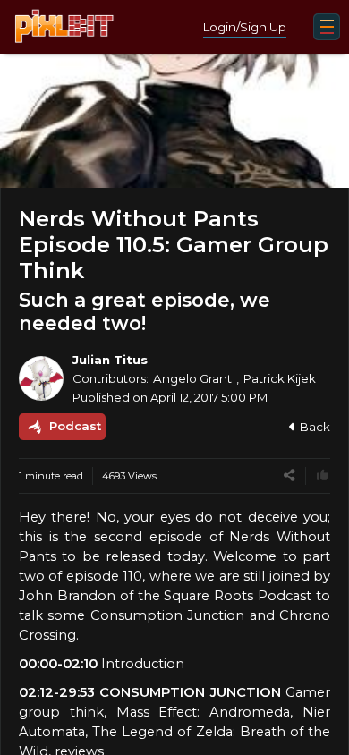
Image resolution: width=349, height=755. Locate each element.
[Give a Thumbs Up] (322, 475)
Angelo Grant (192, 378)
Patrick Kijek (279, 378)
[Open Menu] (326, 26)
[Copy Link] (289, 475)
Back (315, 427)
